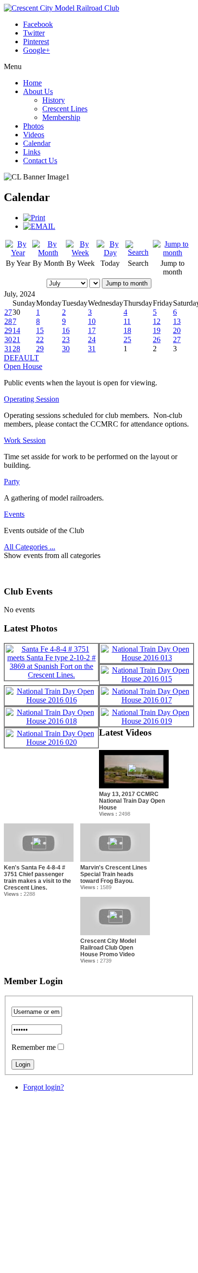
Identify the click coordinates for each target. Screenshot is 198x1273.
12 (157, 321)
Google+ (36, 50)
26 (157, 339)
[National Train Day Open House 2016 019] (146, 721)
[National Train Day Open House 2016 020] (51, 742)
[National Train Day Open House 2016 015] (146, 679)
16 (66, 330)
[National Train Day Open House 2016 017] (146, 700)
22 (40, 339)
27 (8, 312)
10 (92, 321)
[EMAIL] (39, 226)
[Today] (110, 253)
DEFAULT (21, 358)
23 (66, 339)
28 (8, 321)
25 (127, 339)
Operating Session (31, 399)
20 (177, 330)
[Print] (34, 218)
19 (157, 330)
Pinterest (36, 41)
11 (127, 321)
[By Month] (48, 253)
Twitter (34, 33)
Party (12, 481)
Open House (23, 366)
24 (92, 339)
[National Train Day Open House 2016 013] (146, 658)
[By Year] (17, 253)
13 (177, 321)
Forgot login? (43, 1087)
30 (8, 339)
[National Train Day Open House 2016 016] (51, 700)
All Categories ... (29, 547)
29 (8, 330)
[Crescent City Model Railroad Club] (61, 8)
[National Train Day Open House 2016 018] (51, 721)
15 (40, 330)
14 (16, 330)
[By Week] (80, 253)
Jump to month (127, 283)
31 (8, 349)
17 (92, 330)
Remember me (34, 1047)
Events (14, 514)
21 (16, 339)
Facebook (38, 24)
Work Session (25, 440)
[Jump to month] (173, 253)
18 (127, 330)
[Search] (138, 252)
